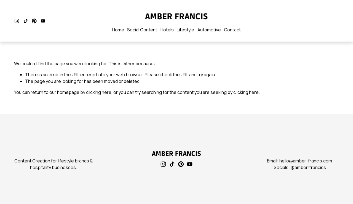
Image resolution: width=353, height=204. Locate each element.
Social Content (142, 30)
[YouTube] (43, 21)
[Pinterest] (34, 21)
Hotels (167, 30)
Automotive (209, 30)
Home (118, 30)
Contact (232, 30)
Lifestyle (185, 30)
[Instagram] (17, 21)
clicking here (98, 92)
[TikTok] (25, 21)
